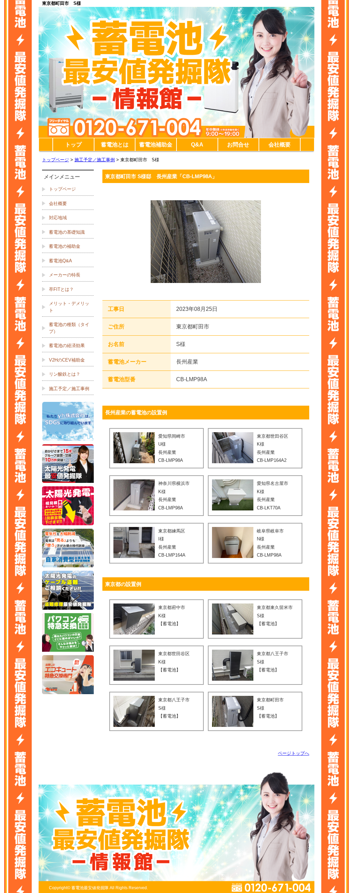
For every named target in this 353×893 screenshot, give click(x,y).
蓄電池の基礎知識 (67, 232)
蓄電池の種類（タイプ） (69, 328)
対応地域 (58, 217)
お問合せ (238, 145)
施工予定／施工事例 (94, 159)
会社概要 (280, 145)
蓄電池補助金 (155, 145)
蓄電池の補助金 (64, 246)
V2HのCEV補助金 (67, 360)
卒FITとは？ (61, 289)
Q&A (197, 145)
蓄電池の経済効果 (67, 345)
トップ (73, 145)
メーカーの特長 (64, 274)
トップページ (55, 159)
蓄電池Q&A (60, 260)
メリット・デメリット (69, 307)
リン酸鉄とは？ (64, 374)
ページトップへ (293, 753)
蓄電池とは (115, 145)
